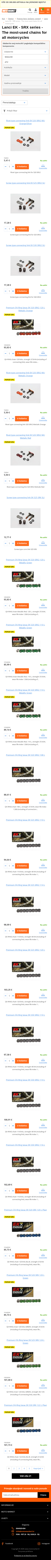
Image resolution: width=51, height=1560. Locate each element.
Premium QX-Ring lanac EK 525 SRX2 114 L (25, 885)
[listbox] (25, 59)
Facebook (9, 1543)
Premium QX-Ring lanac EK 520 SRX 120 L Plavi (25, 1210)
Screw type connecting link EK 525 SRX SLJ (25, 497)
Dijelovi (11, 19)
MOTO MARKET (8, 1512)
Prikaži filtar (12, 110)
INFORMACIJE (7, 1505)
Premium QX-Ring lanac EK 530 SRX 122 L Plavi (25, 1405)
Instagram (45, 1543)
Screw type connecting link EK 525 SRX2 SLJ (25, 183)
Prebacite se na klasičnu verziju (25, 1555)
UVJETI (4, 1518)
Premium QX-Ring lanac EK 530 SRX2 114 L (25, 1080)
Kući (3, 19)
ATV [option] (6, 62)
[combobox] (25, 51)
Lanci (46, 19)
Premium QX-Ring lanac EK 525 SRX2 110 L (25, 820)
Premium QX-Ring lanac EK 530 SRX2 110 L (25, 1015)
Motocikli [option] (9, 57)
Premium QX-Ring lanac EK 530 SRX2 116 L (25, 1145)
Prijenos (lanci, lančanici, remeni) (29, 19)
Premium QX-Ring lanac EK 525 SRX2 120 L (25, 950)
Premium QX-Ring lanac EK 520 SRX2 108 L (25, 755)
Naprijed (37, 1468)
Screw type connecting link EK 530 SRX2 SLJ (25, 245)
